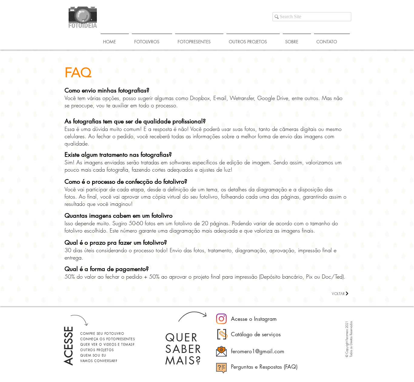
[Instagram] (221, 318)
